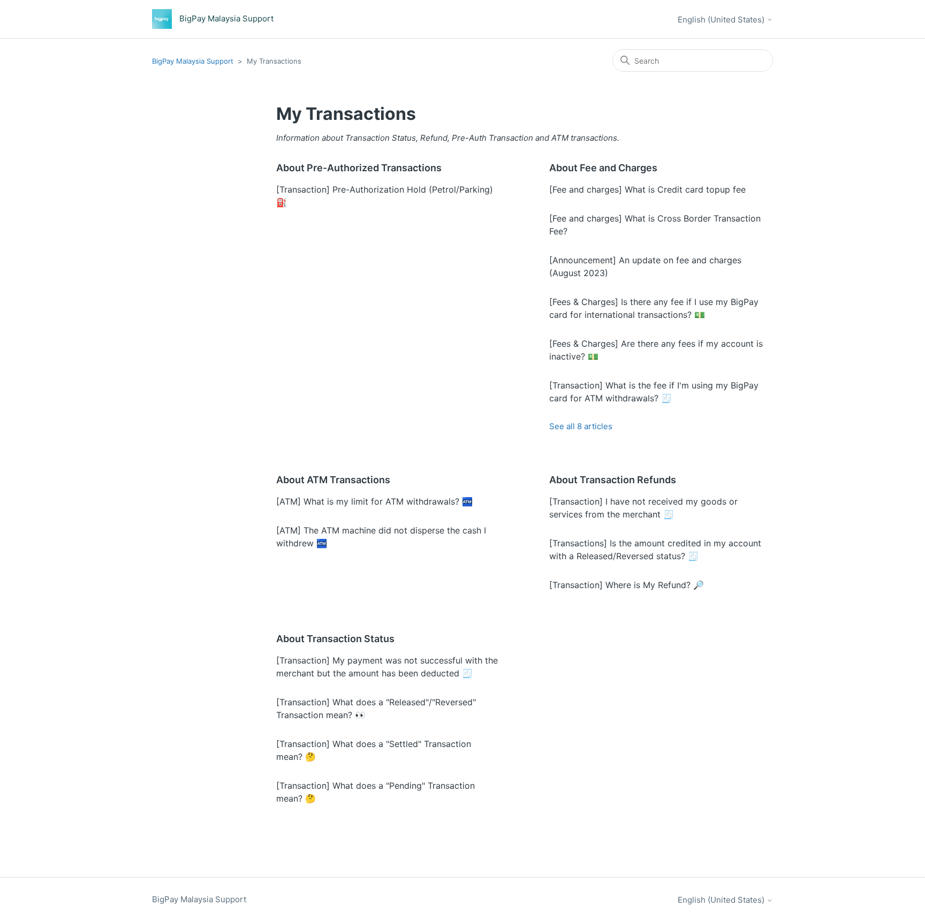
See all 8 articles (580, 426)
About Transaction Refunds (612, 479)
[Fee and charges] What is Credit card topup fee (647, 189)
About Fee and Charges (603, 167)
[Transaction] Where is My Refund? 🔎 (626, 585)
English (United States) (722, 19)
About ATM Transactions (333, 479)
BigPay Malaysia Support (194, 61)
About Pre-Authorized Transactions (359, 167)
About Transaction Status (335, 638)
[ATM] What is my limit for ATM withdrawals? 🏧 (374, 501)
